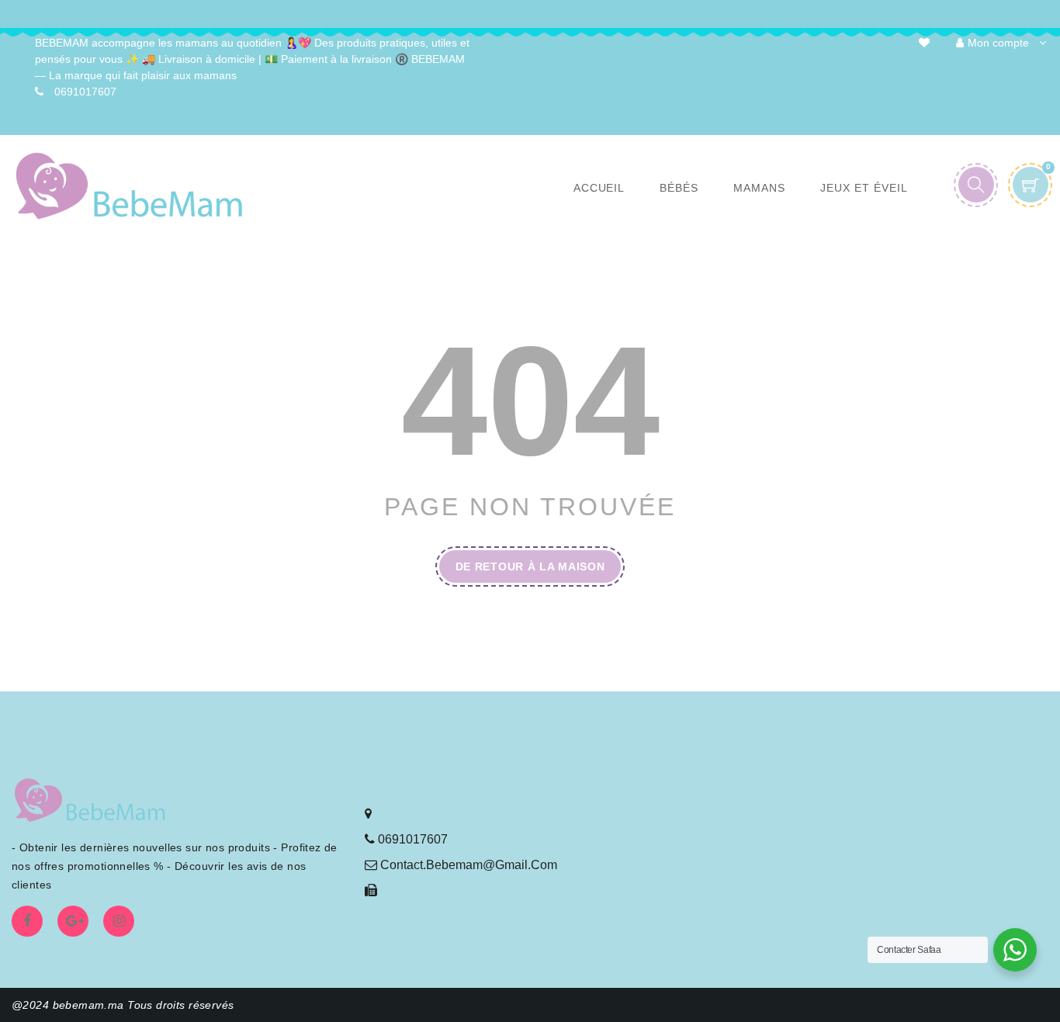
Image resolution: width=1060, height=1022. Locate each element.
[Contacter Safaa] (1015, 950)
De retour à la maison (530, 566)
